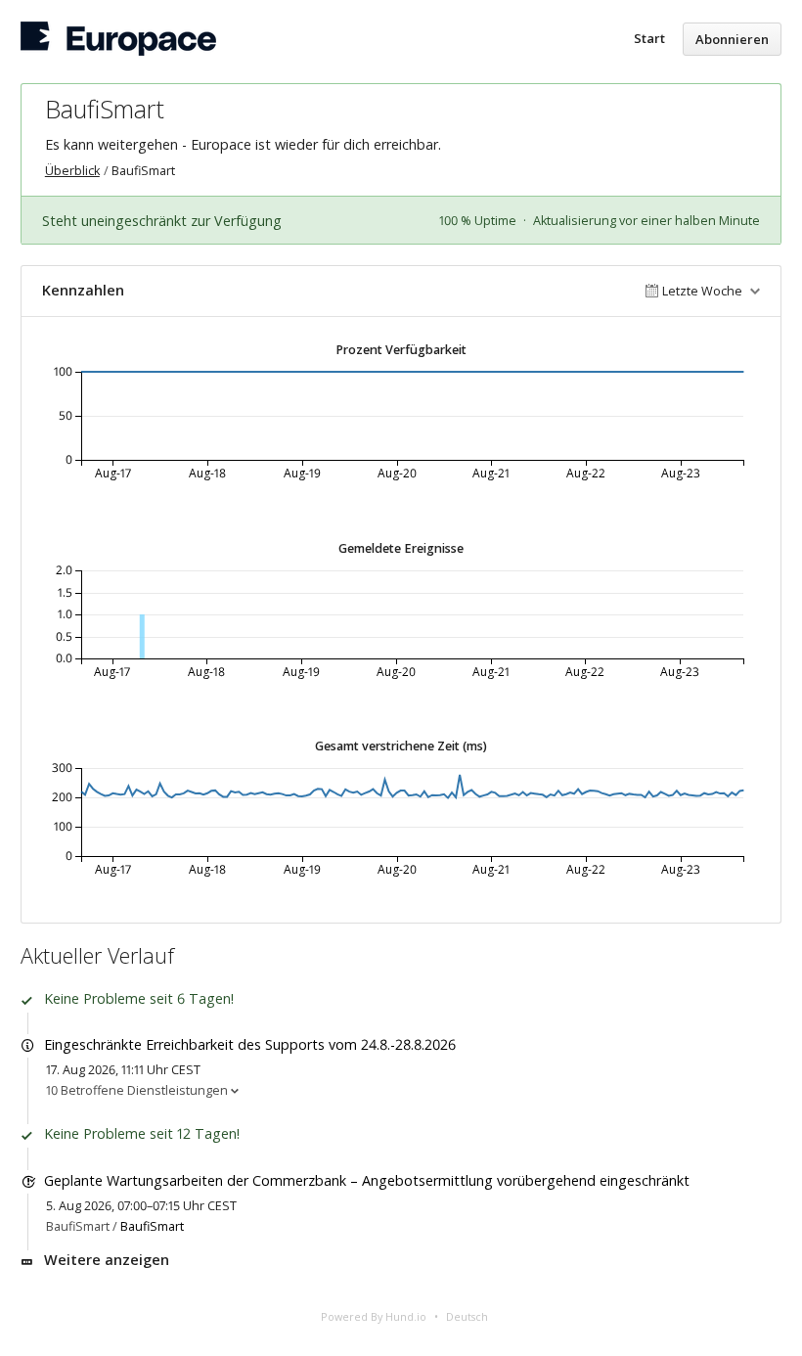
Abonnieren (732, 39)
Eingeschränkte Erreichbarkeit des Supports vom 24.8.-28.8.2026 (250, 1044)
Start (649, 38)
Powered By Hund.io (373, 1316)
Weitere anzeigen (106, 1259)
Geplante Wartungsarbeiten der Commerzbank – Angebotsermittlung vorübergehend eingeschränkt (367, 1180)
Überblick (72, 170)
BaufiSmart (152, 1226)
